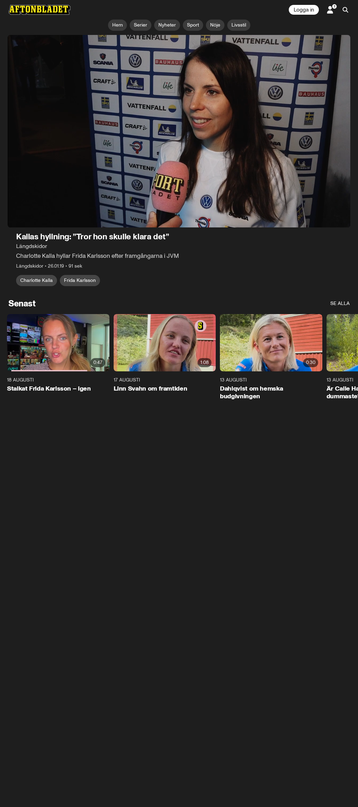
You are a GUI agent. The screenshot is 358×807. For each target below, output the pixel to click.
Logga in (304, 10)
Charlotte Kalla (36, 280)
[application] (179, 131)
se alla (340, 303)
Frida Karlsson (80, 280)
